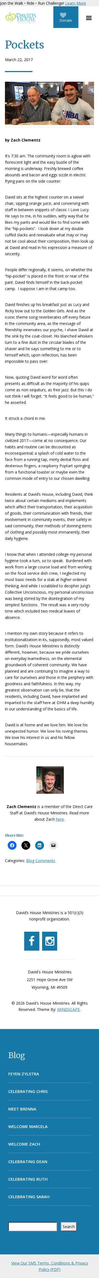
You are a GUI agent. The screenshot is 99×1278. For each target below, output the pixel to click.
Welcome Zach (24, 1144)
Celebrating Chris (28, 1091)
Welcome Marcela (28, 1126)
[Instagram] (49, 941)
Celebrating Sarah (29, 1196)
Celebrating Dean (27, 1161)
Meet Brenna (22, 1109)
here (60, 819)
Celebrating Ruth (28, 1179)
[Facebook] (31, 941)
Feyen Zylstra (23, 1073)
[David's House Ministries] (19, 17)
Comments (45, 860)
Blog (16, 1055)
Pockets (24, 44)
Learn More (75, 3)
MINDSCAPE (68, 1009)
